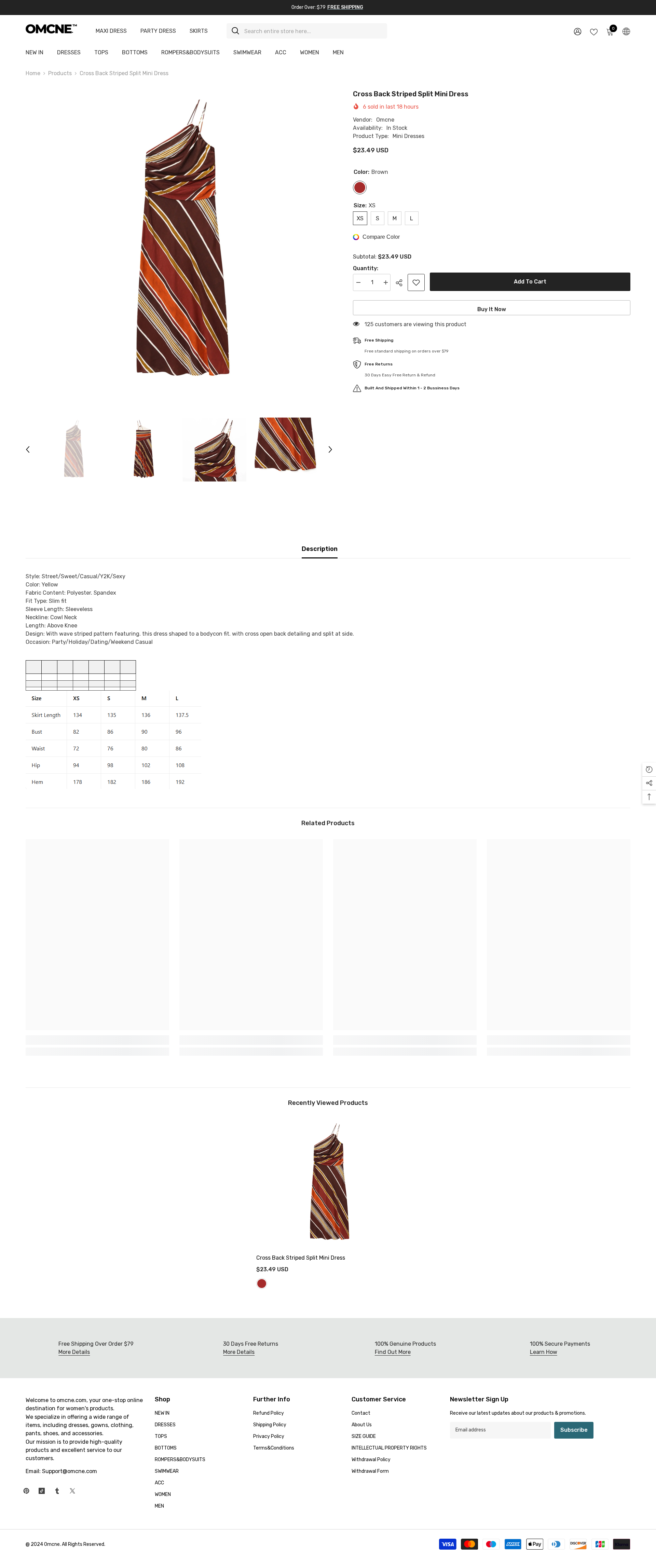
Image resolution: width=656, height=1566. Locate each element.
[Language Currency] (626, 31)
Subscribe (574, 1430)
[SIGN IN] (578, 31)
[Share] (402, 283)
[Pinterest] (26, 1491)
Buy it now (491, 309)
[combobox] (313, 31)
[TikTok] (42, 1491)
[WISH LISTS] (594, 31)
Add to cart (530, 281)
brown (261, 1283)
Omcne (385, 119)
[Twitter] (72, 1491)
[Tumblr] (57, 1491)
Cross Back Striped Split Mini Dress (300, 1258)
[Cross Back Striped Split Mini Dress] (328, 1183)
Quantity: (365, 268)
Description (320, 549)
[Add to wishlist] (416, 282)
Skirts (199, 31)
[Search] (307, 31)
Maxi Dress (111, 31)
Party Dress (158, 31)
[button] (28, 449)
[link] (97, 1040)
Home (33, 73)
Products (60, 73)
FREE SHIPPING (345, 7)
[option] (179, 242)
